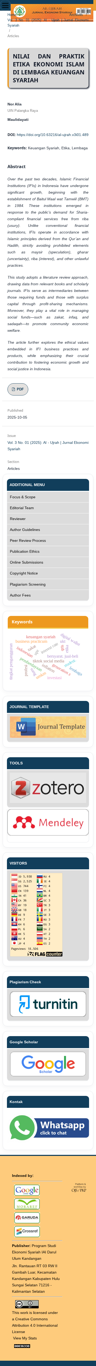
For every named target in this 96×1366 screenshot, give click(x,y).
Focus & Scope (22, 497)
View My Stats (25, 1338)
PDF (20, 389)
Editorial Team (22, 508)
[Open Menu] (5, 5)
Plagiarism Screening (28, 584)
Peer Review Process (28, 540)
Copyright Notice (24, 573)
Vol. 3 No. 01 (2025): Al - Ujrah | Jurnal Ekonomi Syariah (48, 22)
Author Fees (20, 595)
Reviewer (18, 519)
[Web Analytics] (22, 1346)
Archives (76, 15)
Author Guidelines (25, 529)
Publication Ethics (24, 551)
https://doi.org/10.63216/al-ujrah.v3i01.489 (53, 135)
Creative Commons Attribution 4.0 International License (35, 1325)
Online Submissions (26, 562)
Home (12, 15)
